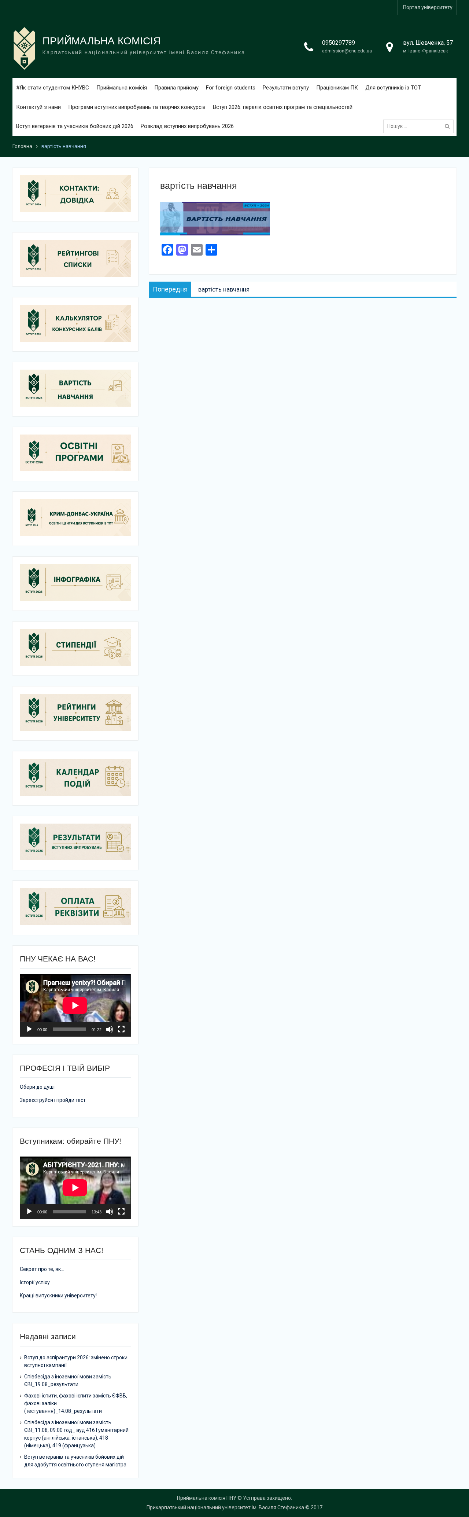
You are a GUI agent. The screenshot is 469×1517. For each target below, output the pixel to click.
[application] (75, 1005)
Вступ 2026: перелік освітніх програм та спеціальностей (282, 107)
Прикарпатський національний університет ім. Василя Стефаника (225, 1507)
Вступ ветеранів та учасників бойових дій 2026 (74, 126)
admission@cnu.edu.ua (347, 51)
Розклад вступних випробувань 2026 (187, 126)
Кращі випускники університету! (58, 1295)
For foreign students (230, 87)
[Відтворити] (29, 1029)
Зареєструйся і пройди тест (53, 1100)
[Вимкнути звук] (109, 1029)
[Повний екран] (121, 1029)
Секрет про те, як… (42, 1269)
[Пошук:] (420, 126)
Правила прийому (176, 87)
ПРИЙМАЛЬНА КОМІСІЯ (101, 41)
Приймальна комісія (121, 87)
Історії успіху (35, 1282)
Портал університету (428, 7)
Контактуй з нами (38, 107)
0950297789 (338, 42)
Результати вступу (286, 87)
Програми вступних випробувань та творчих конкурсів (137, 107)
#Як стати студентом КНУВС (52, 87)
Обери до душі (37, 1087)
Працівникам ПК (337, 87)
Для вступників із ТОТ (393, 87)
